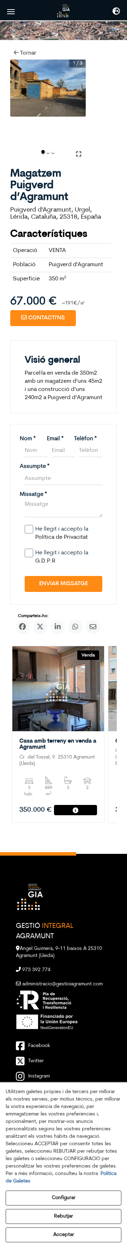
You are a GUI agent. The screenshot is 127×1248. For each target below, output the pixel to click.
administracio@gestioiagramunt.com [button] (62, 984)
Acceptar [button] (63, 1234)
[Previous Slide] (18, 110)
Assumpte (34, 466)
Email (55, 439)
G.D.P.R (45, 561)
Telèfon (85, 439)
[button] (63, 11)
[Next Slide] (77, 110)
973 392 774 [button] (35, 970)
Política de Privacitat (61, 537)
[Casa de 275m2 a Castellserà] (58, 688)
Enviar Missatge (63, 584)
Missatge (33, 494)
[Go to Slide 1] (43, 151)
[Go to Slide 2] (48, 151)
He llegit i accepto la (61, 533)
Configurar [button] (63, 1198)
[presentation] (23, 737)
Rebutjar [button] (63, 1216)
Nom (28, 439)
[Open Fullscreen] (79, 154)
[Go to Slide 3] (53, 151)
